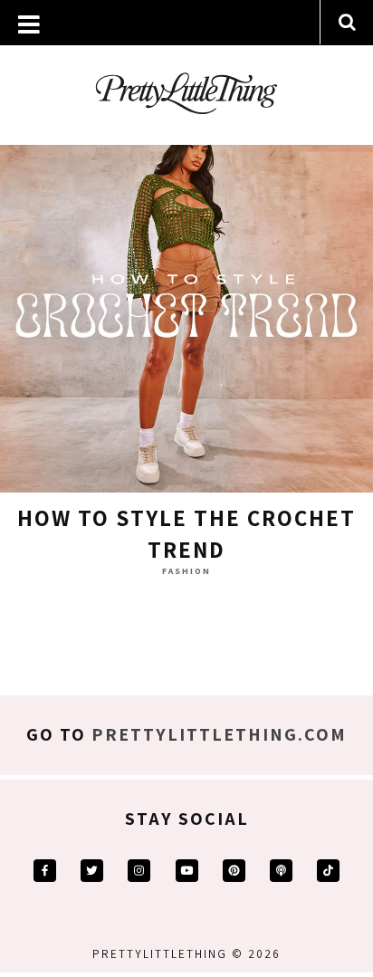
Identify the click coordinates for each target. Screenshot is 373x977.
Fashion (186, 571)
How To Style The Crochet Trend (186, 533)
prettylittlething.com (219, 734)
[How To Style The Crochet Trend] (186, 311)
